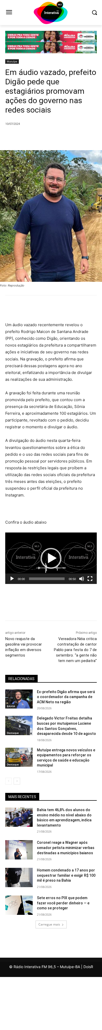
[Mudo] (81, 578)
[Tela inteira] (90, 578)
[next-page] (17, 781)
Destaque (13, 733)
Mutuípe (12, 61)
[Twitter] (39, 137)
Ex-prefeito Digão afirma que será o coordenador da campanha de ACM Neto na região (66, 697)
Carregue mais (49, 924)
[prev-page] (8, 781)
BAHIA (11, 706)
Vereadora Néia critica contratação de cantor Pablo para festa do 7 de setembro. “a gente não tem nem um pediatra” (75, 649)
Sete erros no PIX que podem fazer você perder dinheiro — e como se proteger (63, 903)
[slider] (47, 578)
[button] (51, 558)
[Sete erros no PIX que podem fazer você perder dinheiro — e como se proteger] (19, 905)
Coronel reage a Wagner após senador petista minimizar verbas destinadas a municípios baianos (65, 847)
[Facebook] (27, 137)
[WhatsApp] (63, 137)
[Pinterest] (51, 137)
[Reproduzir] (12, 578)
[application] (51, 558)
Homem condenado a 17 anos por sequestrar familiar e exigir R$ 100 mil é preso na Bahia (66, 875)
